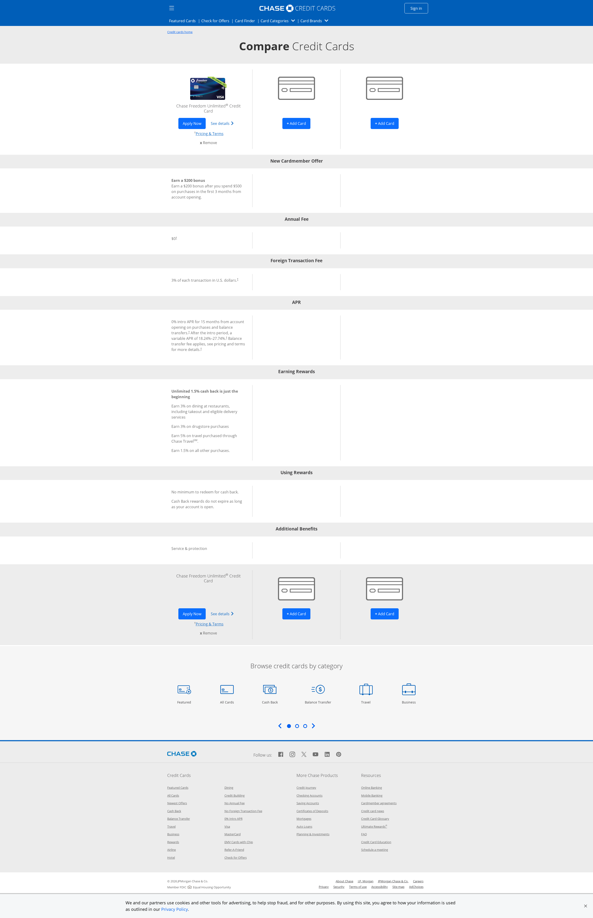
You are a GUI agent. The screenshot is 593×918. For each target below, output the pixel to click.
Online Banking (371, 788)
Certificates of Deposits (312, 811)
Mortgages (303, 819)
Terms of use (358, 887)
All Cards (227, 702)
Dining (228, 788)
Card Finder (246, 20)
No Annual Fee (234, 803)
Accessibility (379, 887)
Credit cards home (179, 32)
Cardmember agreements (379, 803)
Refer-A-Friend (234, 850)
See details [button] (224, 123)
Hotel (171, 857)
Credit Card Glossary (375, 819)
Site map (398, 887)
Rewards (173, 842)
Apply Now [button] (194, 123)
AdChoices (416, 887)
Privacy (324, 887)
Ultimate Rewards (374, 826)
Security (338, 887)
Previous (280, 726)
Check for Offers (216, 20)
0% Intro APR (233, 819)
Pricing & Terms (210, 133)
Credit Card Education (376, 842)
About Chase (344, 881)
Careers (418, 881)
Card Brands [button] (315, 20)
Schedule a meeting (374, 850)
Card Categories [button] (279, 20)
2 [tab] (297, 726)
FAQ (364, 834)
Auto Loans (304, 826)
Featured (184, 702)
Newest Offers (177, 803)
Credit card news (372, 811)
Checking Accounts (309, 795)
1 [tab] (289, 726)
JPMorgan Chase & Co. (393, 881)
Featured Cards (184, 20)
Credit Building (234, 795)
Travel (367, 702)
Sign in (419, 8)
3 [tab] (305, 726)
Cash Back (270, 702)
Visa (227, 826)
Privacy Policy (174, 909)
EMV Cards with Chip (238, 842)
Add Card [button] (298, 123)
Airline (171, 850)
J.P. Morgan (365, 881)
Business (409, 702)
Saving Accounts (307, 803)
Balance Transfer (318, 702)
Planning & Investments (312, 834)
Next (313, 726)
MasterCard (232, 834)
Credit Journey (306, 788)
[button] (585, 906)
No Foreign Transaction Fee (243, 811)
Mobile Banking (371, 795)
